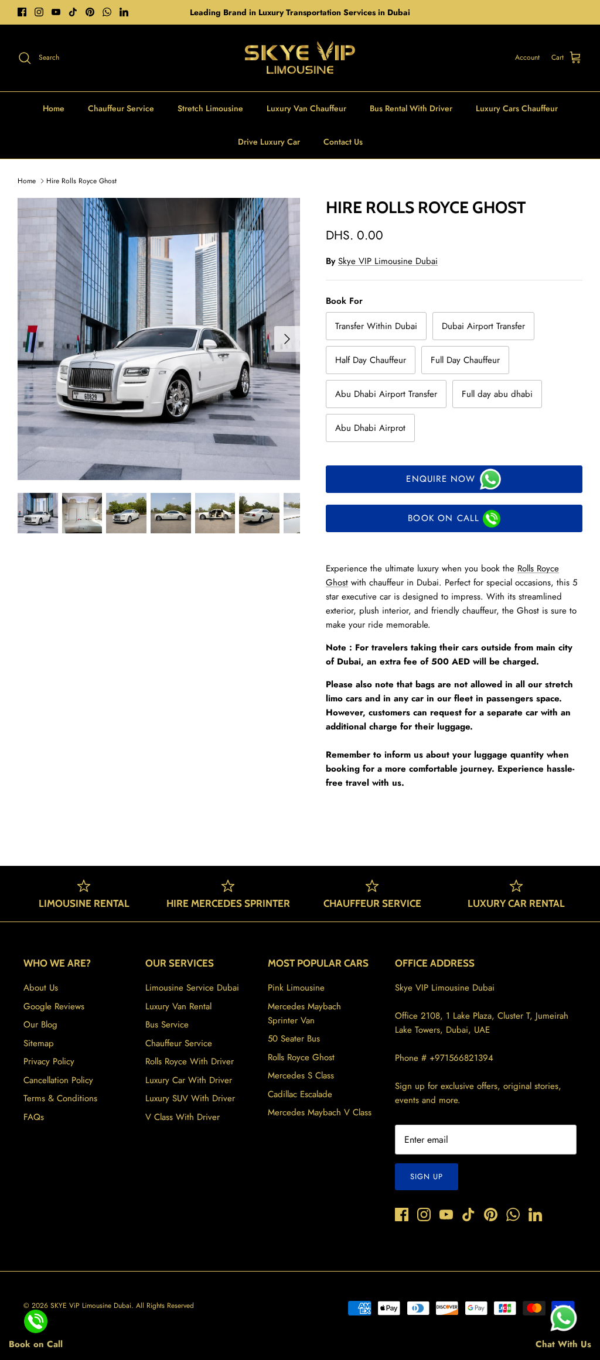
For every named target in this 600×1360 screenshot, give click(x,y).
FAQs (33, 1117)
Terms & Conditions (60, 1098)
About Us (40, 987)
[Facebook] (22, 12)
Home (53, 108)
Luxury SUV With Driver (190, 1098)
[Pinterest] (90, 12)
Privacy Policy (48, 1061)
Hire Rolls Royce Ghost (81, 181)
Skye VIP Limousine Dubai (388, 261)
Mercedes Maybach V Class (319, 1112)
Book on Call (443, 518)
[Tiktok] (73, 12)
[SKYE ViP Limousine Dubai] (300, 58)
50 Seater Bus (294, 1038)
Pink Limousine (296, 987)
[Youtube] (56, 12)
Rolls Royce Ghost (301, 1057)
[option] (159, 339)
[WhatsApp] (107, 12)
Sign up (426, 1176)
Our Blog (40, 1024)
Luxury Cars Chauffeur (517, 108)
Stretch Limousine (210, 108)
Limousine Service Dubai (192, 987)
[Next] (287, 339)
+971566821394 (461, 1057)
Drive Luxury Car (269, 142)
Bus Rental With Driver (411, 108)
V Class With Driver (182, 1117)
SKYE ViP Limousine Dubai (90, 1305)
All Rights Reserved (165, 1305)
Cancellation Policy (58, 1080)
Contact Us (343, 142)
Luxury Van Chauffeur (306, 108)
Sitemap (38, 1043)
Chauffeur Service (121, 108)
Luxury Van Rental (178, 1006)
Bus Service (167, 1024)
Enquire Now (440, 478)
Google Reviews (53, 1006)
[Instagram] (39, 12)
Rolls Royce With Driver (189, 1061)
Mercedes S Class (301, 1075)
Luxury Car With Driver (188, 1080)
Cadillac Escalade (300, 1094)
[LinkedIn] (124, 12)
